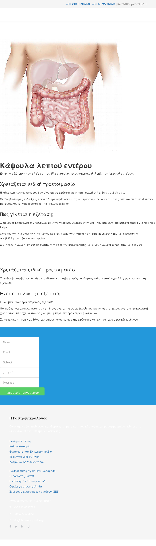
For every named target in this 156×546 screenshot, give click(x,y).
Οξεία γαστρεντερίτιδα (26, 486)
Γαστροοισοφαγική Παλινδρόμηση (33, 471)
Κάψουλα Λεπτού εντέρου (27, 462)
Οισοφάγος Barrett (22, 476)
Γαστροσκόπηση (20, 441)
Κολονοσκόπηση (20, 446)
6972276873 (107, 4)
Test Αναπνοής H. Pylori (24, 457)
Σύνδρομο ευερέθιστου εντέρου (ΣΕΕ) (34, 491)
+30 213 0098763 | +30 (82, 4)
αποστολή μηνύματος (22, 392)
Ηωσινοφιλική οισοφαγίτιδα (29, 481)
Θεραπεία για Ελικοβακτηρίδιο (31, 451)
